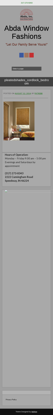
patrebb (39, 93)
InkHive (34, 412)
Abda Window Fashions (26, 32)
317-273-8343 (27, 3)
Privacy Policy (11, 399)
